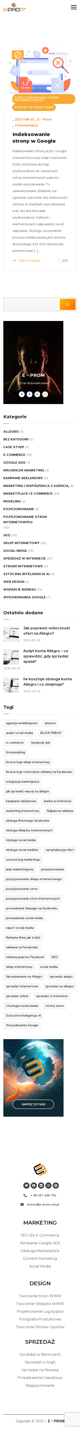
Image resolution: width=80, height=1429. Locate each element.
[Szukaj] (68, 304)
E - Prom (45, 119)
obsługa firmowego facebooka (27, 821)
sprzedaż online (17, 996)
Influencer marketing (23, 470)
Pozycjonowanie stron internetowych (36, 99)
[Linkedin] (41, 1185)
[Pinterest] (56, 1185)
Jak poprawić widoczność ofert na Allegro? (46, 631)
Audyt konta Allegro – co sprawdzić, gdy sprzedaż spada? (46, 656)
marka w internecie (57, 801)
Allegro (11, 432)
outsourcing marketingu (23, 859)
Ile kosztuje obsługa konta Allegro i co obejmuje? (47, 681)
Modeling (12, 501)
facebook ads (40, 743)
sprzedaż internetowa (22, 986)
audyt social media (19, 733)
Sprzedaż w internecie (24, 558)
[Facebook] (34, 1185)
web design (13, 582)
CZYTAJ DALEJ (29, 261)
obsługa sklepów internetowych (29, 830)
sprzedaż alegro (61, 976)
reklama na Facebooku (22, 947)
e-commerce (14, 455)
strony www (55, 1006)
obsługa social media (21, 840)
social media (49, 967)
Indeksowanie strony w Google (34, 137)
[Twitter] (26, 1185)
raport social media (20, 928)
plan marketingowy (20, 869)
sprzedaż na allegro (60, 986)
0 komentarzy (26, 125)
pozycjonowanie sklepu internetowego (34, 879)
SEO (6, 535)
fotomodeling (15, 752)
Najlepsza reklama (60, 811)
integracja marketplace (22, 782)
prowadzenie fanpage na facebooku (31, 908)
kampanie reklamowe (23, 478)
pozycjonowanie (18, 509)
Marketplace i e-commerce (28, 494)
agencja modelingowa (21, 723)
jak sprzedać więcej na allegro (27, 791)
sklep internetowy (21, 543)
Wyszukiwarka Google (24, 597)
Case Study (13, 447)
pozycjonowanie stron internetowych (33, 898)
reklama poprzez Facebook (25, 957)
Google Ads (14, 463)
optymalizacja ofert (60, 850)
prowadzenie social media (24, 918)
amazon (50, 723)
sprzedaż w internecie (52, 996)
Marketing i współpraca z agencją (36, 486)
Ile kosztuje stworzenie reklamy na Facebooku (39, 772)
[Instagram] (48, 1185)
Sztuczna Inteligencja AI (26, 574)
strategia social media (22, 1006)
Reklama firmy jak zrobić (23, 937)
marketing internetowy (22, 811)
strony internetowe (34, 107)
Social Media (15, 551)
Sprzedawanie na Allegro (24, 976)
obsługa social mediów (22, 850)
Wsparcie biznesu (19, 589)
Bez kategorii (15, 439)
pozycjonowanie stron (22, 889)
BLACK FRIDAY (51, 733)
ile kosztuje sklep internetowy (28, 762)
